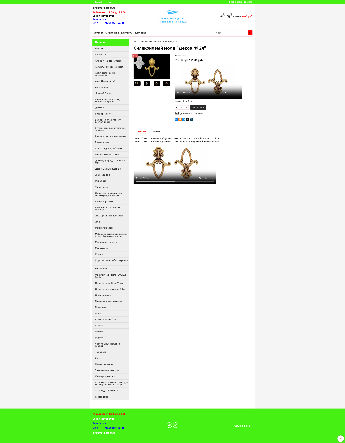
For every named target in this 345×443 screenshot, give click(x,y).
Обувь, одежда (103, 295)
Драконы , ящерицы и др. (108, 169)
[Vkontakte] (169, 425)
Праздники (100, 307)
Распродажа (101, 397)
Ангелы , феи (101, 87)
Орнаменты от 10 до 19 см (109, 283)
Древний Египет (103, 93)
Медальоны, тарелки (106, 242)
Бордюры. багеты (104, 113)
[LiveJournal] (191, 119)
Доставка (140, 33)
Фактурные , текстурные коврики (107, 345)
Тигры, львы (101, 187)
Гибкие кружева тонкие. (107, 154)
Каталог (98, 33)
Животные (100, 181)
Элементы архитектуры (107, 370)
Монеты (99, 254)
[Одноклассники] (180, 119)
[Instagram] (175, 425)
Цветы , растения (104, 364)
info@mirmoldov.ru (104, 7)
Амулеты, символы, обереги (109, 67)
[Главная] (135, 41)
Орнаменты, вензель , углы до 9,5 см (158, 41)
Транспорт (100, 352)
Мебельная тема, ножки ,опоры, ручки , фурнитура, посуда (111, 235)
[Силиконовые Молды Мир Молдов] (172, 16)
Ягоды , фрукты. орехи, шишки (110, 136)
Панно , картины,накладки (108, 301)
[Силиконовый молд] (152, 66)
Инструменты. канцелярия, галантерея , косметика (109, 194)
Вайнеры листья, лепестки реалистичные (108, 121)
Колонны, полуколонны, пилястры (107, 208)
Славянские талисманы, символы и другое (107, 100)
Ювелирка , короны (105, 376)
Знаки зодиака (102, 175)
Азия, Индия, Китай (105, 81)
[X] (187, 119)
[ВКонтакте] (176, 119)
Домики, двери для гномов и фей (110, 161)
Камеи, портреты (104, 201)
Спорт (98, 358)
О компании (112, 33)
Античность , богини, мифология (106, 74)
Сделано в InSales (243, 426)
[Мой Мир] (183, 119)
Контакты (127, 33)
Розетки (99, 331)
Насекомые (101, 268)
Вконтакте (99, 19)
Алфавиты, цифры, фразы (108, 61)
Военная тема (102, 142)
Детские (99, 107)
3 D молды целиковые (106, 390)
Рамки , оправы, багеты (107, 319)
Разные (99, 325)
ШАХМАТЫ (100, 54)
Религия (99, 337)
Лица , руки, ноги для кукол (109, 215)
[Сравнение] (221, 16)
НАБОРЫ (99, 48)
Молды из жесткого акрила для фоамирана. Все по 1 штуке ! (111, 383)
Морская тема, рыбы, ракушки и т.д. (111, 261)
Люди (98, 221)
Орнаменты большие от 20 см (110, 289)
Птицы (98, 313)
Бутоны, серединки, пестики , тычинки (110, 129)
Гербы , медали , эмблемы (108, 148)
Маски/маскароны (104, 228)
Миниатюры (101, 248)
